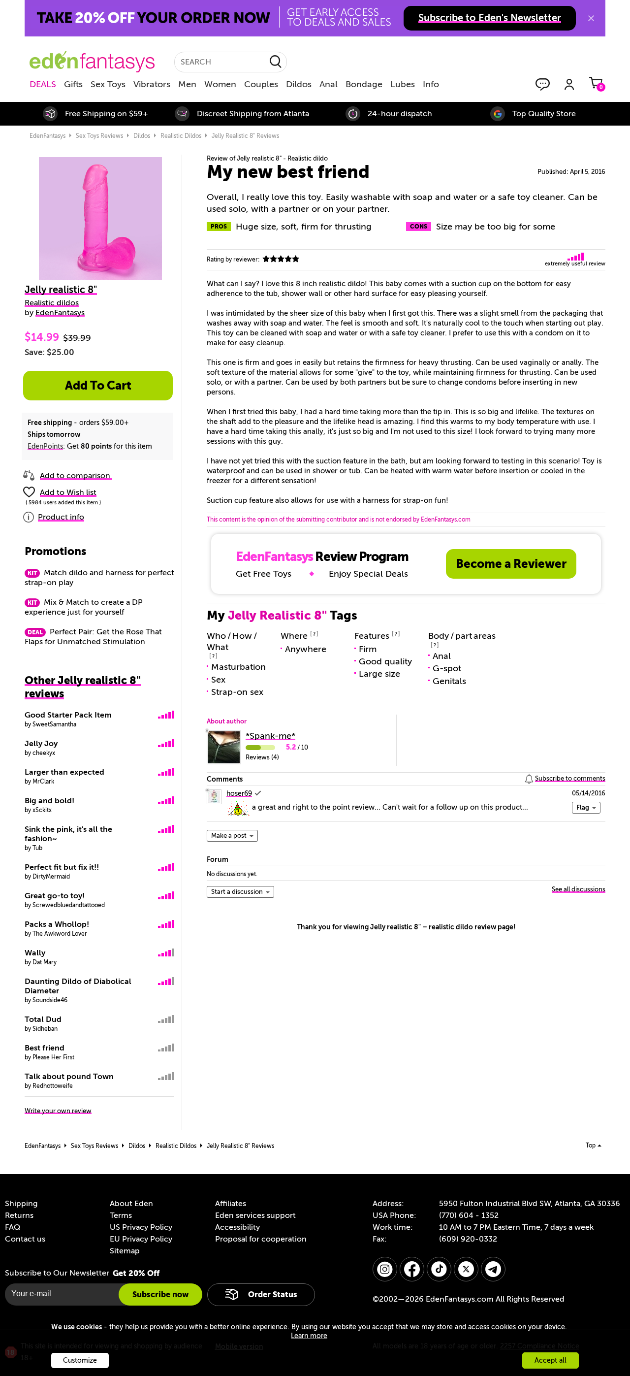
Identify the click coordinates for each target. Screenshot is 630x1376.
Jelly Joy (41, 743)
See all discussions (578, 889)
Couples (261, 84)
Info (431, 84)
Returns (19, 1215)
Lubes (402, 84)
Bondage (364, 84)
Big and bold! (49, 800)
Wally (35, 953)
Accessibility (237, 1227)
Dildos (299, 84)
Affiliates (230, 1203)
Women (220, 84)
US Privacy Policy (141, 1227)
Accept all (551, 1360)
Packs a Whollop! (57, 924)
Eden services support (255, 1215)
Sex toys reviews (99, 135)
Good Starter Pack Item (68, 715)
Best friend (44, 1048)
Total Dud (43, 1019)
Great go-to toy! (55, 895)
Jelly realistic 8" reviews (245, 135)
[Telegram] (493, 1269)
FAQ (12, 1227)
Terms (121, 1215)
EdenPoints (45, 446)
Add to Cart (98, 386)
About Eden (131, 1203)
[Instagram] (385, 1269)
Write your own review (58, 1110)
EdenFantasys (47, 135)
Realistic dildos (180, 135)
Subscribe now (160, 1294)
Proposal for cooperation (261, 1239)
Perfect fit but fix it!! (62, 867)
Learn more (309, 1336)
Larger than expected (64, 772)
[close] (591, 18)
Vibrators (151, 84)
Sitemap (125, 1250)
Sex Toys (108, 84)
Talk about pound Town (69, 1076)
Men (187, 84)
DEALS (43, 84)
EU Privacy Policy (141, 1239)
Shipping (21, 1203)
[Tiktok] (439, 1269)
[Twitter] (466, 1269)
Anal (328, 84)
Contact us (25, 1239)
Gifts (73, 84)
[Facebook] (412, 1269)
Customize (80, 1360)
